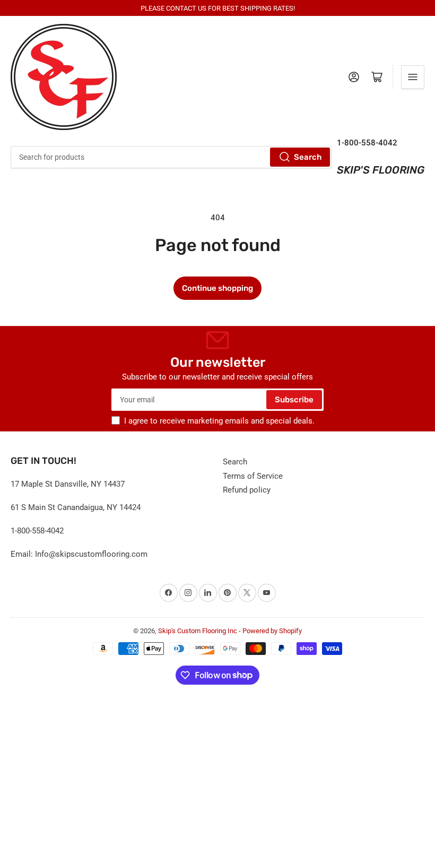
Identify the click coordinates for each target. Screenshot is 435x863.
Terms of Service (253, 476)
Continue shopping (217, 288)
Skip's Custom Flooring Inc (197, 631)
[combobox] (171, 157)
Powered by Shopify (272, 631)
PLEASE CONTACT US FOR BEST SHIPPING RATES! (218, 8)
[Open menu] (412, 77)
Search (307, 157)
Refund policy (247, 490)
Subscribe (294, 399)
